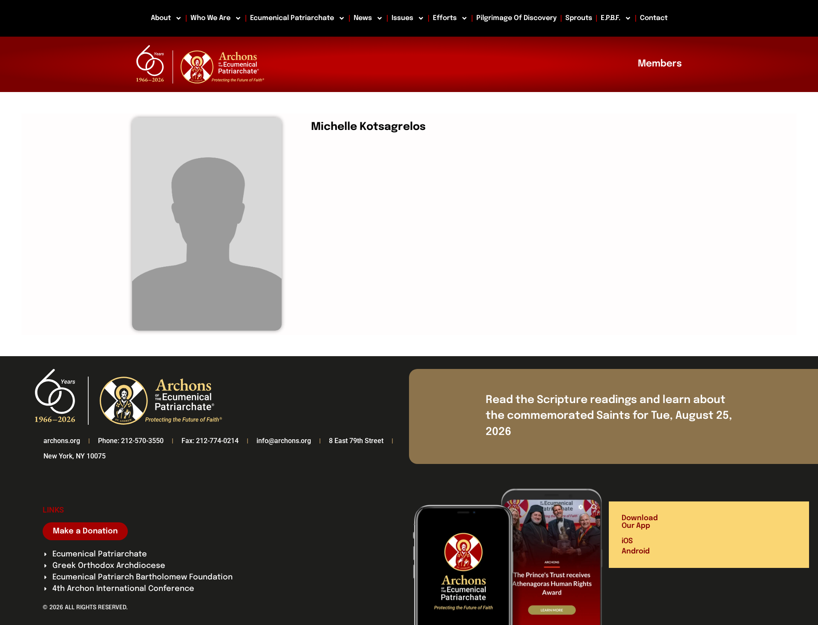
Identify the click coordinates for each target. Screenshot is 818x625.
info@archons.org (283, 441)
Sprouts (578, 18)
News (363, 18)
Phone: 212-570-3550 (131, 441)
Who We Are (210, 18)
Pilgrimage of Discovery (516, 18)
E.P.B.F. (610, 18)
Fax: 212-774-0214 (210, 441)
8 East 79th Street (356, 441)
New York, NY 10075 (74, 456)
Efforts (445, 18)
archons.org (61, 441)
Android (636, 551)
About (161, 18)
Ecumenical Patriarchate (292, 18)
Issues (402, 18)
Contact (654, 18)
